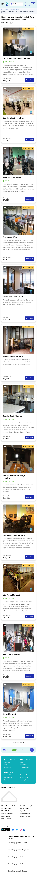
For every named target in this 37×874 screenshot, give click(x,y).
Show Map (5, 23)
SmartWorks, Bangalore (27, 806)
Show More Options (18, 742)
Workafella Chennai (7, 811)
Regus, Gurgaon (6, 819)
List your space (24, 767)
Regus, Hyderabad (25, 816)
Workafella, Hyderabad (8, 806)
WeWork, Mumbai (25, 813)
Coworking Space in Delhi (16, 864)
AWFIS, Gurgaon (24, 808)
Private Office (8, 775)
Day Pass (7, 780)
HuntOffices (4, 9)
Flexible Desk (8, 777)
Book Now (29, 80)
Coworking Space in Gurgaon (18, 871)
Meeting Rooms (24, 780)
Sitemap (17, 827)
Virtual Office (24, 777)
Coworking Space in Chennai (17, 857)
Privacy (9, 827)
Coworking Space (14, 9)
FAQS (21, 762)
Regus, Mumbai (5, 816)
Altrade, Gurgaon (6, 808)
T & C (3, 827)
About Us (7, 762)
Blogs (5, 765)
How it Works (24, 765)
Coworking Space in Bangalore (18, 850)
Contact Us (7, 767)
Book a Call (27, 4)
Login (33, 3)
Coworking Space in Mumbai (17, 843)
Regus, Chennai (24, 811)
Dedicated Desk (24, 775)
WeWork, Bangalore (7, 813)
